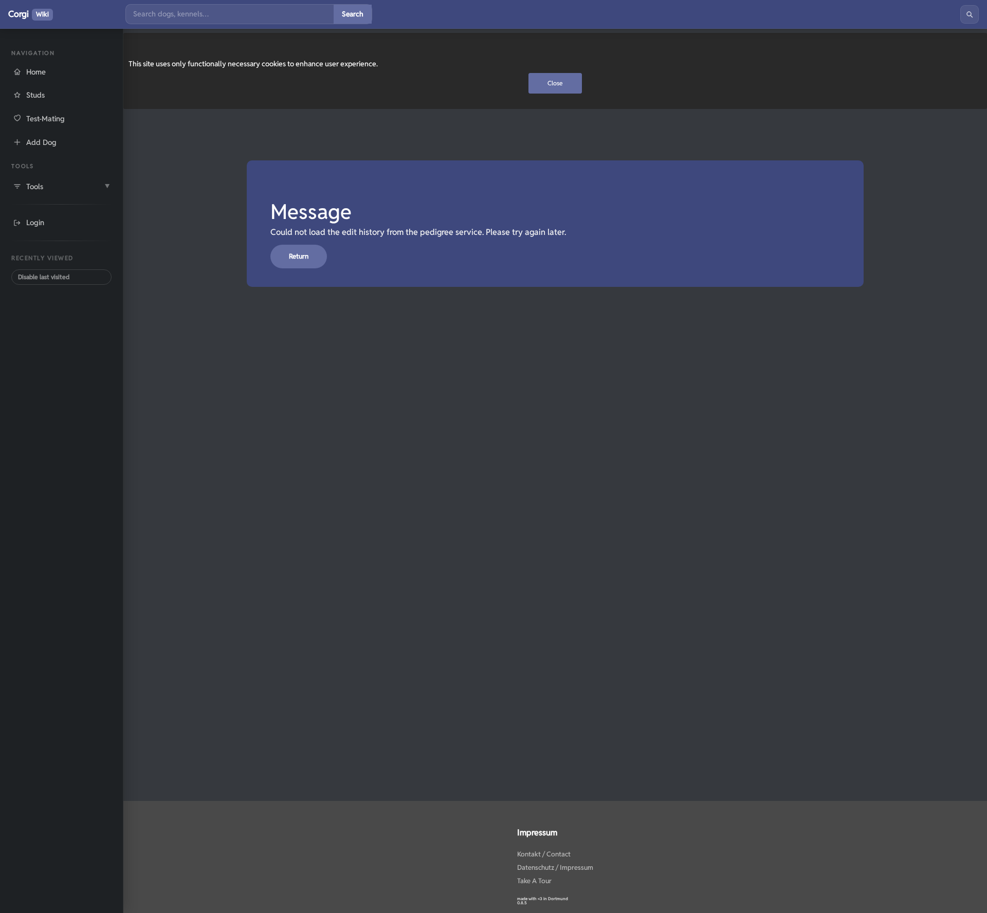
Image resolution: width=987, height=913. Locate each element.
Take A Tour (534, 881)
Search (352, 14)
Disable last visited (43, 277)
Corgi (28, 14)
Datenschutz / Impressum (555, 867)
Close (555, 83)
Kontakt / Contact (544, 854)
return (298, 256)
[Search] (969, 14)
